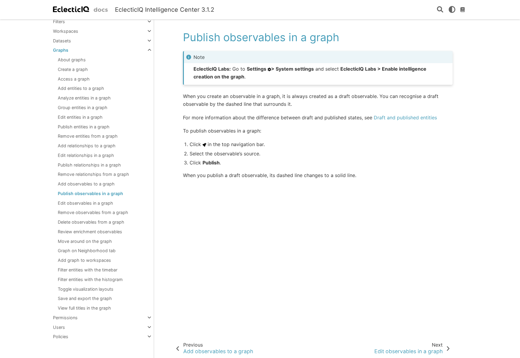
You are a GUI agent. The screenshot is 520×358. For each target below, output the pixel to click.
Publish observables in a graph (90, 193)
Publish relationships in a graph (89, 164)
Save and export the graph (85, 298)
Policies (60, 336)
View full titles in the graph (84, 308)
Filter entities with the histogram (90, 279)
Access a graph (74, 78)
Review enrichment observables (90, 231)
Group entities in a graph (82, 107)
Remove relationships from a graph (93, 174)
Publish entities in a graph (84, 126)
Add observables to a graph (86, 183)
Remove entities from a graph (88, 136)
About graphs (72, 59)
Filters (59, 21)
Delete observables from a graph (91, 222)
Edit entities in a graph (80, 117)
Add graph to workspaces (84, 260)
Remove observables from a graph (93, 212)
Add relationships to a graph (87, 145)
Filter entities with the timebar (87, 269)
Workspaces (65, 31)
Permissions (65, 317)
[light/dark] (452, 10)
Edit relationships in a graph (86, 155)
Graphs (60, 50)
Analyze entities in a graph (84, 97)
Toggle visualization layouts (85, 289)
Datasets (62, 40)
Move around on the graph (85, 241)
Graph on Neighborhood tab (87, 250)
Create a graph (73, 69)
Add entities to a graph (81, 88)
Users (59, 327)
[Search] (440, 9)
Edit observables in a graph (85, 203)
